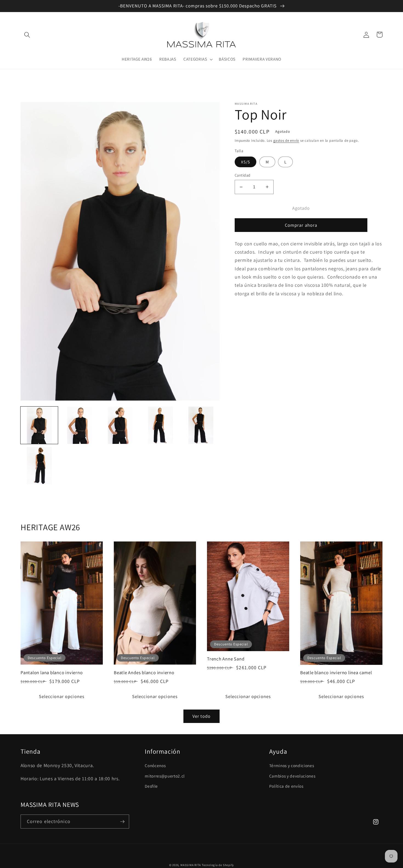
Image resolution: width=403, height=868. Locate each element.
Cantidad (243, 175)
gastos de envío (286, 140)
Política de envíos (286, 786)
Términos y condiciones (291, 765)
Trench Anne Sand (225, 659)
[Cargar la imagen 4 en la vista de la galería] (160, 425)
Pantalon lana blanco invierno (52, 673)
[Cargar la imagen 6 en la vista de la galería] (39, 465)
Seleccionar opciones (61, 696)
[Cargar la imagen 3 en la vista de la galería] (120, 425)
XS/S (245, 161)
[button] (27, 34)
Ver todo (201, 716)
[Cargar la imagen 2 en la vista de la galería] (79, 425)
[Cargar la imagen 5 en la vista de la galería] (201, 425)
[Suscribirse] (122, 822)
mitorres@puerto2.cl (165, 776)
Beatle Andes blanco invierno (144, 673)
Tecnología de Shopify (218, 865)
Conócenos (155, 765)
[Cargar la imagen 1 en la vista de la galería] (39, 425)
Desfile (151, 786)
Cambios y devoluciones (292, 776)
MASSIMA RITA (191, 865)
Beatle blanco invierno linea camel (336, 673)
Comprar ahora (301, 225)
